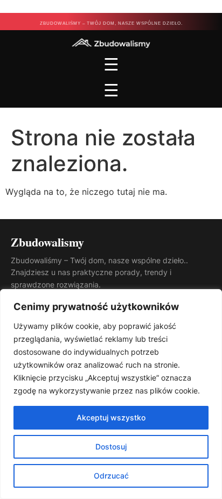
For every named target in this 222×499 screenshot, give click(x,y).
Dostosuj (111, 446)
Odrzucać (111, 475)
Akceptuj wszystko (111, 417)
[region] (111, 394)
